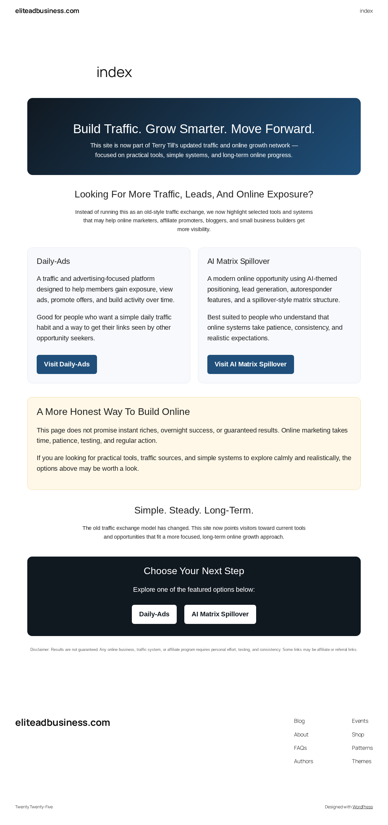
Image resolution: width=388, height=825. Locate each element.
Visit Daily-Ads (67, 364)
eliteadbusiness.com (47, 10)
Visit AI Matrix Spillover (251, 364)
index (366, 10)
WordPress (363, 807)
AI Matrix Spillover (220, 614)
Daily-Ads (154, 614)
